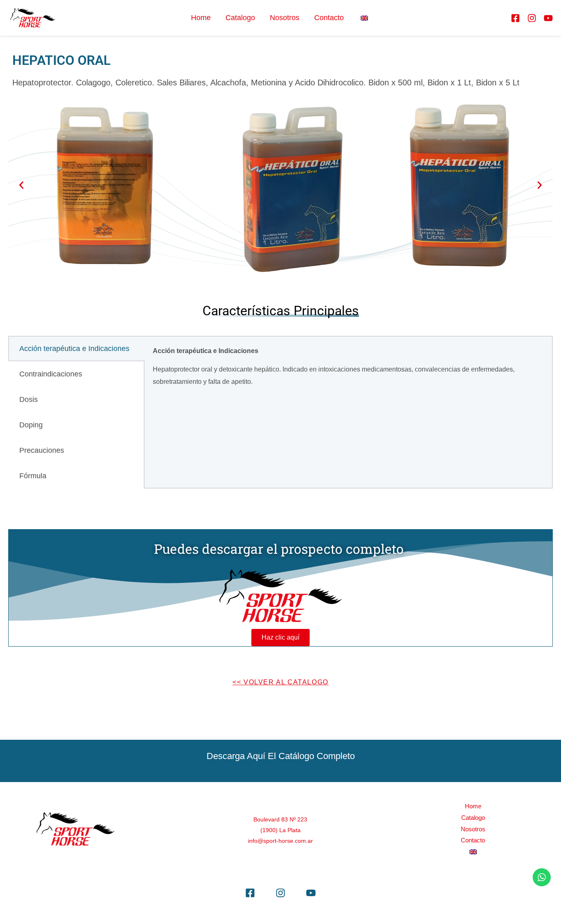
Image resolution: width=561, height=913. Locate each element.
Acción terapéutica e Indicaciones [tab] (74, 348)
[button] (21, 185)
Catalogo (240, 18)
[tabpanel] (348, 370)
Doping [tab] (31, 425)
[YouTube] (548, 18)
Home (201, 18)
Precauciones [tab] (41, 450)
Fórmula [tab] (32, 476)
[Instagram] (531, 18)
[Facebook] (515, 18)
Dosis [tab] (28, 399)
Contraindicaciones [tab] (50, 374)
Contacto (329, 18)
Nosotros (284, 18)
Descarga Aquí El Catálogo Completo (281, 756)
